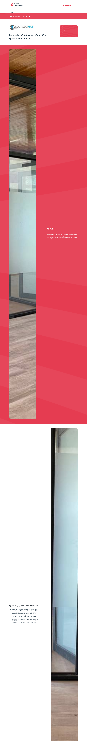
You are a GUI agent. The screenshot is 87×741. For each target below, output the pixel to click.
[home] (16, 5)
